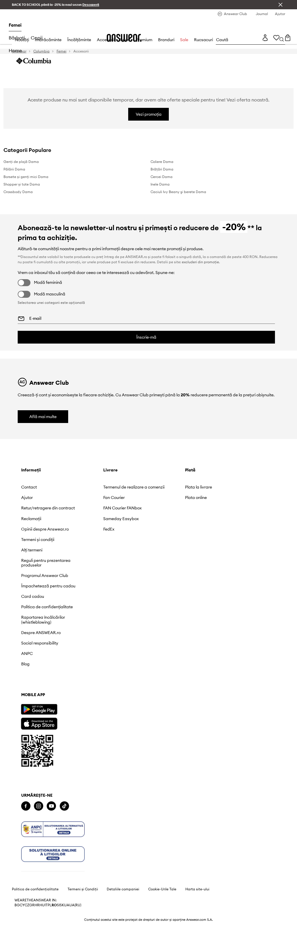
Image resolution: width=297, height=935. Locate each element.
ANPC (27, 653)
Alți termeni (31, 550)
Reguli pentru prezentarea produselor (45, 563)
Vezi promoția (149, 114)
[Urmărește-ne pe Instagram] (38, 806)
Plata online (196, 497)
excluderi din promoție (200, 262)
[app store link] (39, 723)
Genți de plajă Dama (21, 161)
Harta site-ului (197, 889)
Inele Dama (160, 184)
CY (22, 905)
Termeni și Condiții (83, 889)
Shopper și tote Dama (21, 184)
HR (37, 905)
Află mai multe (43, 416)
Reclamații (31, 518)
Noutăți (22, 39)
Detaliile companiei (123, 889)
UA (66, 905)
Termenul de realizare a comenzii (133, 487)
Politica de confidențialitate (47, 606)
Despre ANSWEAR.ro (41, 632)
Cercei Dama (162, 177)
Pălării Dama (14, 169)
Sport (125, 39)
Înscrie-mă (146, 337)
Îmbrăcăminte (48, 39)
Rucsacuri (203, 39)
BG (17, 905)
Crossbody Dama (18, 192)
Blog (25, 664)
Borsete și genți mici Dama (25, 177)
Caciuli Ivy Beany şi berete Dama (178, 192)
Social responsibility (39, 643)
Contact (29, 487)
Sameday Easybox (121, 518)
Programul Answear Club (44, 575)
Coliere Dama (162, 161)
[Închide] (280, 4)
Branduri (166, 39)
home (15, 50)
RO (54, 905)
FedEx (108, 529)
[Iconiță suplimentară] (53, 829)
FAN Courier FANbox (122, 508)
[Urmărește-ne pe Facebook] (25, 806)
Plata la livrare (198, 487)
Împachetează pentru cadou (48, 586)
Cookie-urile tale (162, 889)
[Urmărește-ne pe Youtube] (51, 806)
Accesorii (105, 39)
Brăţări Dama (162, 169)
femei (15, 25)
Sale (184, 39)
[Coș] (287, 37)
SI (58, 905)
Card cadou (32, 596)
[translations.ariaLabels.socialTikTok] (64, 806)
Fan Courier (114, 497)
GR (32, 905)
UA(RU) (75, 905)
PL (50, 905)
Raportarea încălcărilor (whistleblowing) (43, 619)
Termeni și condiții (37, 539)
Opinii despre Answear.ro (45, 529)
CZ (27, 905)
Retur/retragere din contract (48, 508)
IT (46, 905)
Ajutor (27, 497)
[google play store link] (39, 709)
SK (62, 905)
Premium (144, 39)
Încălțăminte (79, 39)
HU (42, 905)
